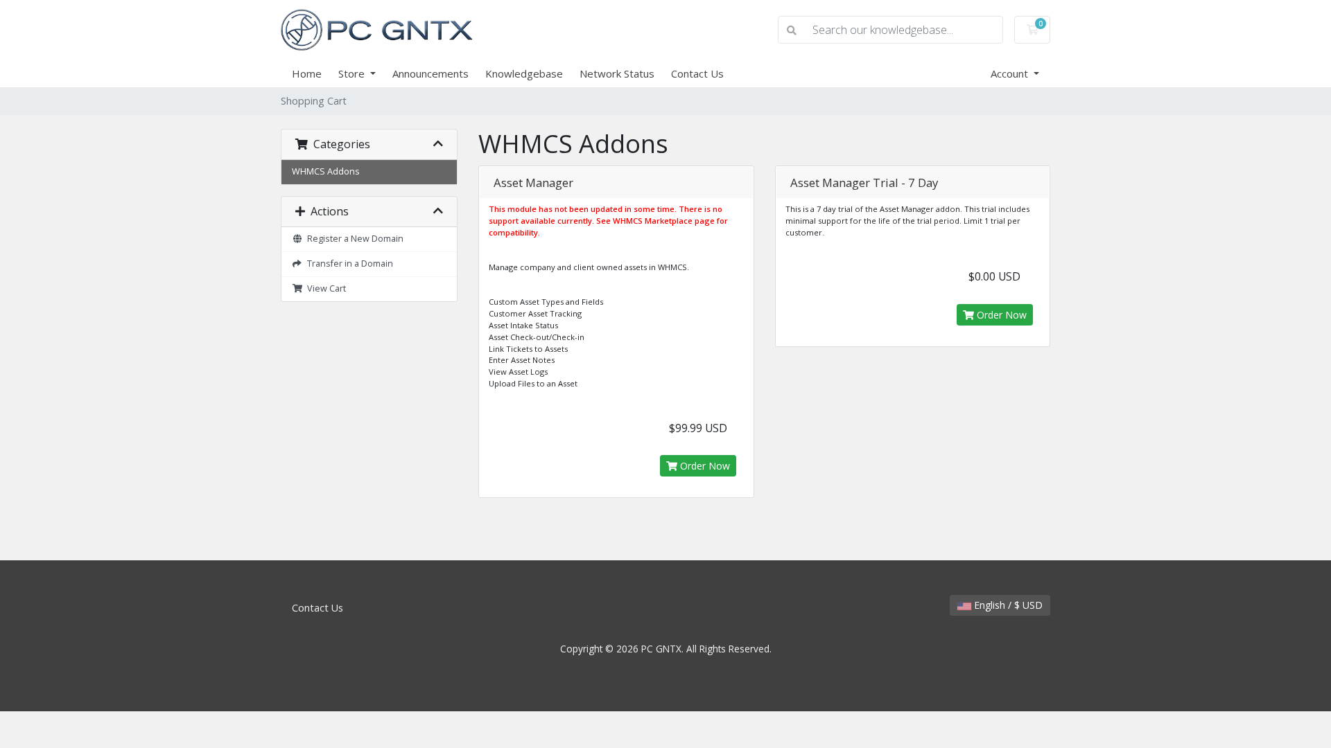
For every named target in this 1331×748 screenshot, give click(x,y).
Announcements (430, 73)
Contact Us (697, 73)
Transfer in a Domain (348, 263)
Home (307, 73)
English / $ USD (1007, 605)
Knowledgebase (524, 73)
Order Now (703, 465)
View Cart (324, 288)
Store (352, 73)
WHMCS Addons (326, 171)
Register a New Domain (353, 238)
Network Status (617, 73)
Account (1011, 73)
